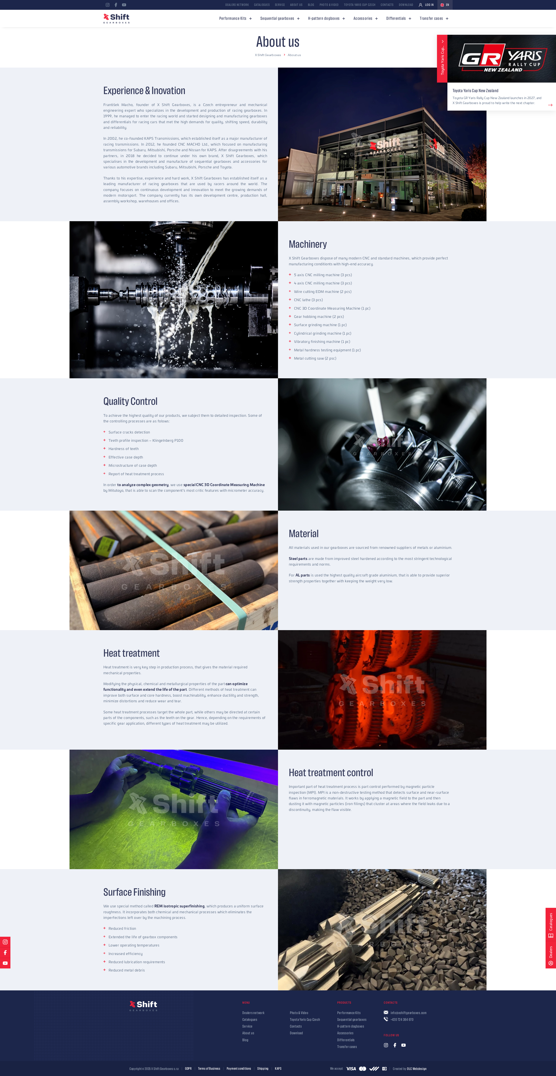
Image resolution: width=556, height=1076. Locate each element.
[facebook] (116, 5)
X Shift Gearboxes (268, 55)
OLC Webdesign (417, 1068)
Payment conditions (239, 1068)
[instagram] (107, 5)
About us (294, 55)
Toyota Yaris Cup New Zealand (475, 90)
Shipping (263, 1068)
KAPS (278, 1068)
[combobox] (445, 5)
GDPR (188, 1068)
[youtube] (124, 5)
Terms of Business (209, 1068)
